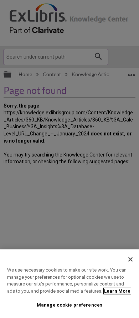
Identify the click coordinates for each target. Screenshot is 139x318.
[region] (69, 283)
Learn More (117, 291)
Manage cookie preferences (69, 305)
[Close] (130, 259)
